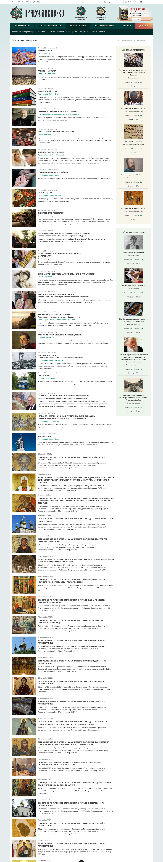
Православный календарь (80, 18)
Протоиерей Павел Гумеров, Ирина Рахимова (56, 320)
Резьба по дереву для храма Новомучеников (59, 254)
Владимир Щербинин (46, 74)
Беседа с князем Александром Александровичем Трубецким (63, 297)
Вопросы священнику (104, 26)
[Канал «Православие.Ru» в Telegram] (34, 2)
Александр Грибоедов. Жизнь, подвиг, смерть (60, 335)
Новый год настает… (48, 193)
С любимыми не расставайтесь (53, 172)
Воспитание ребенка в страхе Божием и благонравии (64, 233)
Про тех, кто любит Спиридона (133, 285)
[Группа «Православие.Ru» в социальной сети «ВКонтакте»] (12, 2)
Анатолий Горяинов (46, 259)
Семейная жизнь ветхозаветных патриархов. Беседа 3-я (62, 418)
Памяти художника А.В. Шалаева (133, 175)
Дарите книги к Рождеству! (51, 213)
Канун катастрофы (47, 355)
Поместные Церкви (101, 18)
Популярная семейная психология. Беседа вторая (59, 317)
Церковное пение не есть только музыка (58, 111)
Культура (51, 32)
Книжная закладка (98, 32)
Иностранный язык (47, 91)
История (60, 32)
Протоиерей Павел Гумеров (49, 195)
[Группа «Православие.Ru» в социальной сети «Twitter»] (19, 2)
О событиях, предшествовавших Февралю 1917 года (60, 358)
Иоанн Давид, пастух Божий (133, 252)
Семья (68, 32)
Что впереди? (44, 436)
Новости (127, 26)
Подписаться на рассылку (114, 2)
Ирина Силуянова (45, 277)
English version (132, 2)
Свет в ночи (44, 375)
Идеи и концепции (81, 32)
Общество (41, 32)
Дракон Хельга (45, 51)
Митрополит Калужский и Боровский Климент (57, 216)
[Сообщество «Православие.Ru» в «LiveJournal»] (23, 2)
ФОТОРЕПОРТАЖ (45, 256)
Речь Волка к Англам (133, 141)
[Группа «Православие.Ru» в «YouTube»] (27, 2)
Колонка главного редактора (23, 32)
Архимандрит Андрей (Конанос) (51, 155)
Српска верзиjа (147, 2)
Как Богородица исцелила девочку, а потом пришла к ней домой (133, 320)
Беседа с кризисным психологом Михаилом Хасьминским (62, 398)
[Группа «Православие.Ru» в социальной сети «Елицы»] (30, 2)
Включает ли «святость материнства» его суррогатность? (66, 274)
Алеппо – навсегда (47, 71)
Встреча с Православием (50, 26)
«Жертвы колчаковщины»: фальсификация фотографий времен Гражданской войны (133, 397)
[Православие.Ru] (37, 13)
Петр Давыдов (44, 53)
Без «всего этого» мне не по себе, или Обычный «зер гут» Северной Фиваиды (133, 72)
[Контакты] (38, 2)
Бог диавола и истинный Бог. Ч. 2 (133, 108)
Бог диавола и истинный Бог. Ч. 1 (133, 208)
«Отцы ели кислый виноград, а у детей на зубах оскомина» (67, 416)
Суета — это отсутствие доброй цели (56, 132)
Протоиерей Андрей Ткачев (49, 94)
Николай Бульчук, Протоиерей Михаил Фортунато (58, 114)
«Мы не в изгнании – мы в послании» (56, 294)
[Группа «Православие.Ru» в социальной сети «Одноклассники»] (15, 2)
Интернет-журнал (78, 26)
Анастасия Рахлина (46, 338)
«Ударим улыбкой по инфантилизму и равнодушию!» (63, 396)
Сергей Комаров (44, 135)
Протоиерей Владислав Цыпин (50, 360)
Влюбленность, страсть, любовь (54, 315)
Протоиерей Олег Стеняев (49, 421)
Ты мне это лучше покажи (51, 152)
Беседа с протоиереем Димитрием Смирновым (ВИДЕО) (62, 236)
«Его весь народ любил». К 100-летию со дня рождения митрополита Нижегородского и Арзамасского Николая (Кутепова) (133, 358)
